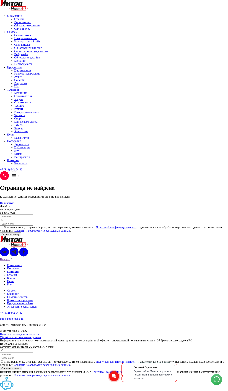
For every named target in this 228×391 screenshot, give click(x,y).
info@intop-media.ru (12, 318)
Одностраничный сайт (28, 47)
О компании (14, 15)
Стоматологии (23, 96)
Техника (19, 105)
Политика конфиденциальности (19, 334)
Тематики (13, 89)
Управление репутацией (22, 306)
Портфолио (14, 140)
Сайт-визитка (22, 35)
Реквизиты (20, 163)
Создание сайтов (17, 296)
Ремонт (18, 108)
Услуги (18, 99)
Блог (17, 150)
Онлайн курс (22, 28)
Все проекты (22, 157)
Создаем (12, 31)
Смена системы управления (31, 51)
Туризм (18, 124)
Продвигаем (14, 67)
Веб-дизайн (21, 54)
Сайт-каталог (22, 44)
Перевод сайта (23, 63)
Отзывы (19, 19)
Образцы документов (27, 25)
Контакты (13, 160)
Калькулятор (22, 137)
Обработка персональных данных (20, 337)
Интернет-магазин (25, 38)
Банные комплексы (26, 121)
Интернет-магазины (26, 112)
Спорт (18, 118)
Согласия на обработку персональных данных (42, 230)
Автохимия (21, 131)
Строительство (23, 102)
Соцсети (19, 79)
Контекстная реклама (27, 73)
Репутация (20, 83)
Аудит (18, 76)
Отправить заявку (11, 368)
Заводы (18, 128)
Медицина (20, 92)
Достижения (21, 144)
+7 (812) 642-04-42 (11, 169)
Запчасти (19, 115)
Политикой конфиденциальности (116, 227)
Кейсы (18, 153)
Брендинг (20, 60)
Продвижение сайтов (20, 303)
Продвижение (22, 70)
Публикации (22, 147)
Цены (10, 134)
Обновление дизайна (27, 57)
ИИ (16, 86)
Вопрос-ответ (22, 22)
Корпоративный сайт (27, 41)
